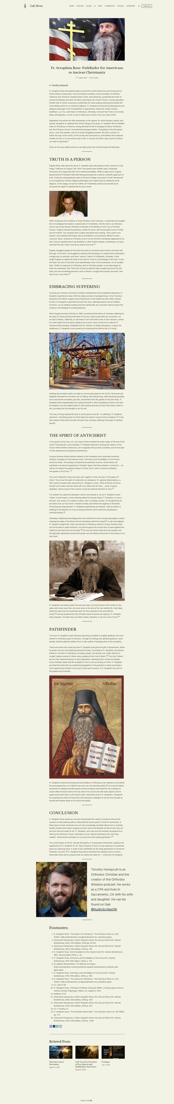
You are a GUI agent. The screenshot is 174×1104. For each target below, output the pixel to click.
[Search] (139, 6)
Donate (120, 6)
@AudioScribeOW (104, 909)
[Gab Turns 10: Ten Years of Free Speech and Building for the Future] (87, 1052)
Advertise (130, 6)
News (71, 6)
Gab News (36, 6)
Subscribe (146, 6)
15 (112, 836)
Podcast (80, 6)
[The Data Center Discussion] (60, 1052)
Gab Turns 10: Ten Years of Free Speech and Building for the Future (86, 1064)
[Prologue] (113, 1052)
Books (88, 6)
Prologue (106, 1062)
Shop (100, 6)
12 (118, 616)
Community (110, 6)
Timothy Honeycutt (60, 85)
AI (95, 6)
